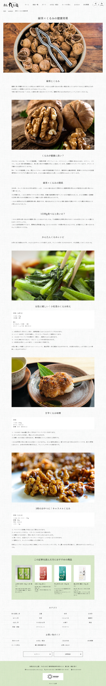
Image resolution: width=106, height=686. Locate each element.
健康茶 (90, 618)
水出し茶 (16, 622)
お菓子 (65, 622)
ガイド (44, 5)
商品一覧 (35, 5)
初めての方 (15, 641)
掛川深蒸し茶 (16, 614)
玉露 (40, 614)
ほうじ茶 (16, 618)
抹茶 (65, 614)
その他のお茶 (40, 622)
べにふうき (65, 618)
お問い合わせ (65, 645)
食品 (90, 622)
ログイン (95, 5)
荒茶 (40, 618)
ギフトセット (40, 627)
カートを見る (66, 5)
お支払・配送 (54, 5)
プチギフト (65, 627)
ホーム (27, 5)
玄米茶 (90, 614)
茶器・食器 (15, 627)
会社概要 (86, 5)
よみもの (77, 5)
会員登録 (101, 5)
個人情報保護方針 (40, 645)
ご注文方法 (65, 641)
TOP (4, 11)
